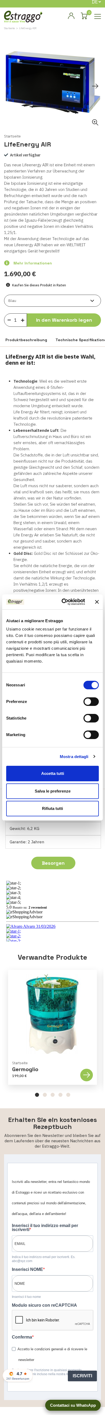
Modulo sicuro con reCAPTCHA (44, 1305)
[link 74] (71, 16)
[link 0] (63, 601)
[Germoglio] (52, 1014)
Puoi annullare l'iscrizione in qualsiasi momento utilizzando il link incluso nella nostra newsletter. (47, 1372)
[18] (9, 320)
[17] (24, 319)
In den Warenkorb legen (64, 320)
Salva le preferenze (53, 791)
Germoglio (25, 1069)
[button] (37, 1095)
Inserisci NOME (27, 1269)
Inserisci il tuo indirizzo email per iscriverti (45, 1228)
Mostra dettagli (74, 756)
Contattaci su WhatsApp (73, 1405)
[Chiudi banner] (97, 602)
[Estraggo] (23, 16)
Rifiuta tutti (52, 808)
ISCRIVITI (82, 1376)
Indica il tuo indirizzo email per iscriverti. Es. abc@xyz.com (43, 1259)
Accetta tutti (52, 773)
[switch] (91, 701)
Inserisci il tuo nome (26, 1297)
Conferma (22, 1337)
